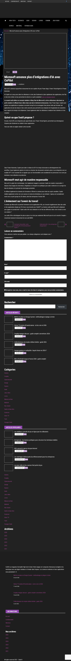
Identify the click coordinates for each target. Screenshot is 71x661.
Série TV (6, 416)
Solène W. (21, 84)
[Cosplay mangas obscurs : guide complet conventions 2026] (8, 336)
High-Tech (12, 20)
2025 (5, 536)
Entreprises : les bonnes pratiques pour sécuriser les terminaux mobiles (35, 440)
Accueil (7, 1)
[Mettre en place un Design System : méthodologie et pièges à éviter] (8, 319)
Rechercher (61, 307)
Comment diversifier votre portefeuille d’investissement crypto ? (22, 225)
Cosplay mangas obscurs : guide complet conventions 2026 (32, 334)
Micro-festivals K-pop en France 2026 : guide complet (30, 359)
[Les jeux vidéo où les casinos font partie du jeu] (8, 467)
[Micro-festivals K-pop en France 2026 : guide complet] (8, 361)
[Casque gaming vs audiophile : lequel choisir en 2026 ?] (8, 353)
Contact (29, 1)
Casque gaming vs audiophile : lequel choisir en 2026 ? (30, 350)
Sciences (21, 20)
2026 (5, 532)
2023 (5, 542)
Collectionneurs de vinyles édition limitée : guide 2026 (30, 342)
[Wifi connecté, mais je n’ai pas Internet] (8, 451)
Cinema (48, 20)
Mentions (23, 1)
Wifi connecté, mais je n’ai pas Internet (25, 448)
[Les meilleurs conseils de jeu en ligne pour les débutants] (8, 434)
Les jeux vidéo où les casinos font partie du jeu (28, 465)
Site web (7, 281)
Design (34, 20)
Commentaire (8, 237)
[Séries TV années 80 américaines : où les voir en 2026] (8, 327)
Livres (41, 20)
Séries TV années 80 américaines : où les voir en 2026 (30, 325)
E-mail (6, 273)
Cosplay (6, 376)
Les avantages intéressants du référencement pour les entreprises (34, 457)
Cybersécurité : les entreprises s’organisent (48, 225)
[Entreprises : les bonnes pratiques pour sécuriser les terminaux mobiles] (8, 442)
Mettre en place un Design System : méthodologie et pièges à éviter (34, 317)
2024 (5, 539)
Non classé (7, 406)
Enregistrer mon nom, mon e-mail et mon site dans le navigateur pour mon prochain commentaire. (35, 290)
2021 (5, 549)
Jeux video (56, 20)
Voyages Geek (29, 26)
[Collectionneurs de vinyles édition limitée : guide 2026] (8, 344)
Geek (27, 20)
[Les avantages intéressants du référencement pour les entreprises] (8, 459)
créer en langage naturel (48, 97)
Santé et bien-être (9, 409)
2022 (5, 545)
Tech (15, 72)
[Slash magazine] (5, 20)
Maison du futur (8, 399)
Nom (6, 264)
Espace (11, 26)
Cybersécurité (8, 379)
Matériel (19, 26)
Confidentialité (15, 1)
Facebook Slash (66, 1)
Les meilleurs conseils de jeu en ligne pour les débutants (31, 432)
